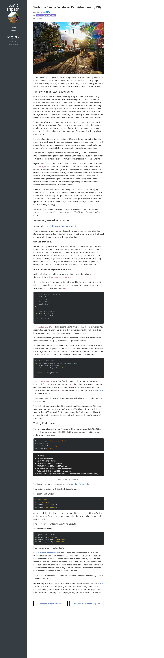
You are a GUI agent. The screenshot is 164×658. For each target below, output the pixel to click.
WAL (102, 583)
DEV (47, 12)
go (41, 15)
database (47, 15)
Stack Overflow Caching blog (77, 484)
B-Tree (50, 181)
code (37, 15)
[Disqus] (68, 630)
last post (46, 77)
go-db (53, 15)
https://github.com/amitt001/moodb (60, 226)
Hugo (16, 44)
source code (98, 390)
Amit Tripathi (13, 7)
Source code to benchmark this (46, 553)
